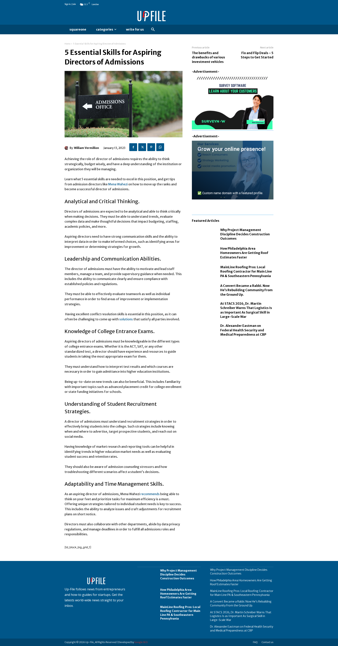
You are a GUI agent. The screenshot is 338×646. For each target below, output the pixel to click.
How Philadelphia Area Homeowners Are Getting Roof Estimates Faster (244, 252)
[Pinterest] (151, 147)
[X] (142, 147)
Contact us (267, 642)
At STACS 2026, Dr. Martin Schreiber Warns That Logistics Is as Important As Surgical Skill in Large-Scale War (240, 616)
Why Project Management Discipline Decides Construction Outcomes (245, 234)
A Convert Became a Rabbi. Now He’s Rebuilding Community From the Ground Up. (246, 290)
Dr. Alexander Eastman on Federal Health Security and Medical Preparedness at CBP (243, 330)
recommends (150, 494)
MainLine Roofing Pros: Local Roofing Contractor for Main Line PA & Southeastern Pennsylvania (246, 271)
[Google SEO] (232, 427)
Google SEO (141, 642)
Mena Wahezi (118, 184)
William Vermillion (86, 148)
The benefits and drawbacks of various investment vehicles (208, 57)
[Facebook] (133, 147)
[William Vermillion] (67, 148)
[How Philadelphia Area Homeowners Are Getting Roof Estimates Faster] (204, 253)
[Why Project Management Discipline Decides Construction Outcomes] (204, 234)
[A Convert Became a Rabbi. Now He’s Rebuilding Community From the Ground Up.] (204, 290)
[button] (153, 29)
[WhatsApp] (160, 147)
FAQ (255, 642)
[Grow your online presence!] (232, 170)
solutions (126, 319)
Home (67, 44)
